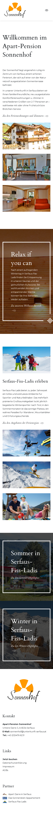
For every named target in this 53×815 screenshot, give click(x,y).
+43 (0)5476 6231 (16, 735)
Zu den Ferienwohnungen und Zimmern (23, 116)
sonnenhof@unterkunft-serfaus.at (28, 731)
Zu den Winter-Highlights (24, 646)
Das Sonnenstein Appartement (24, 798)
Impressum (8, 766)
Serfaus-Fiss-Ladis (17, 801)
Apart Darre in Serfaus (19, 794)
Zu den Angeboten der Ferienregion (21, 423)
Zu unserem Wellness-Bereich (26, 305)
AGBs (5, 770)
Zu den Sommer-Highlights (25, 578)
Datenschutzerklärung (15, 763)
